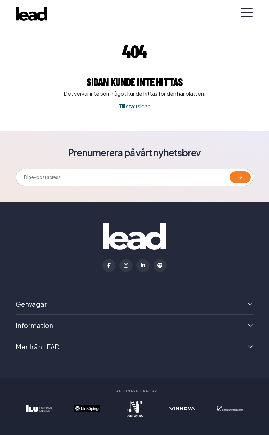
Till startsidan (135, 106)
